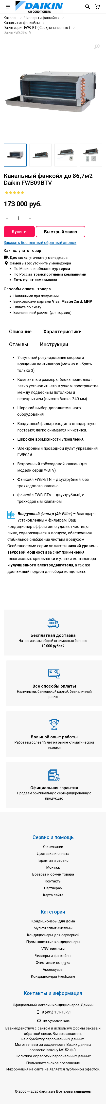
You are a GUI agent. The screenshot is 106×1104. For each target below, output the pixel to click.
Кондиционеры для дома (53, 921)
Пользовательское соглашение (53, 1063)
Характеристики (62, 332)
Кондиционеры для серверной (53, 935)
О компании (53, 846)
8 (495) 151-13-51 (56, 1012)
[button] (97, 6)
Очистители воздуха (53, 962)
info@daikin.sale (56, 1021)
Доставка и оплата (53, 853)
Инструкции (54, 344)
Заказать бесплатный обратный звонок (40, 242)
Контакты (53, 881)
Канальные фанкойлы (22, 23)
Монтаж (53, 867)
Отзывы (18, 344)
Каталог (10, 18)
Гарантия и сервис (53, 860)
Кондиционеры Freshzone (53, 976)
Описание (20, 332)
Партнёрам (53, 888)
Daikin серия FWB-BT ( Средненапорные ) (37, 28)
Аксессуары (53, 969)
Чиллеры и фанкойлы (41, 18)
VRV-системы (53, 949)
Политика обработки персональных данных (53, 1056)
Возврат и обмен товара (53, 874)
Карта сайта (53, 895)
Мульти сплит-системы (53, 928)
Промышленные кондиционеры (53, 942)
